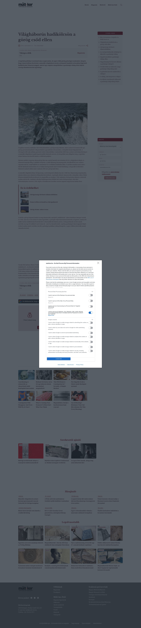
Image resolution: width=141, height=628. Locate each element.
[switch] (91, 295)
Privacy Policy (79, 364)
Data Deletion (61, 364)
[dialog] (70, 314)
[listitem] (70, 291)
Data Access (70, 364)
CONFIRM (59, 358)
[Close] (98, 263)
